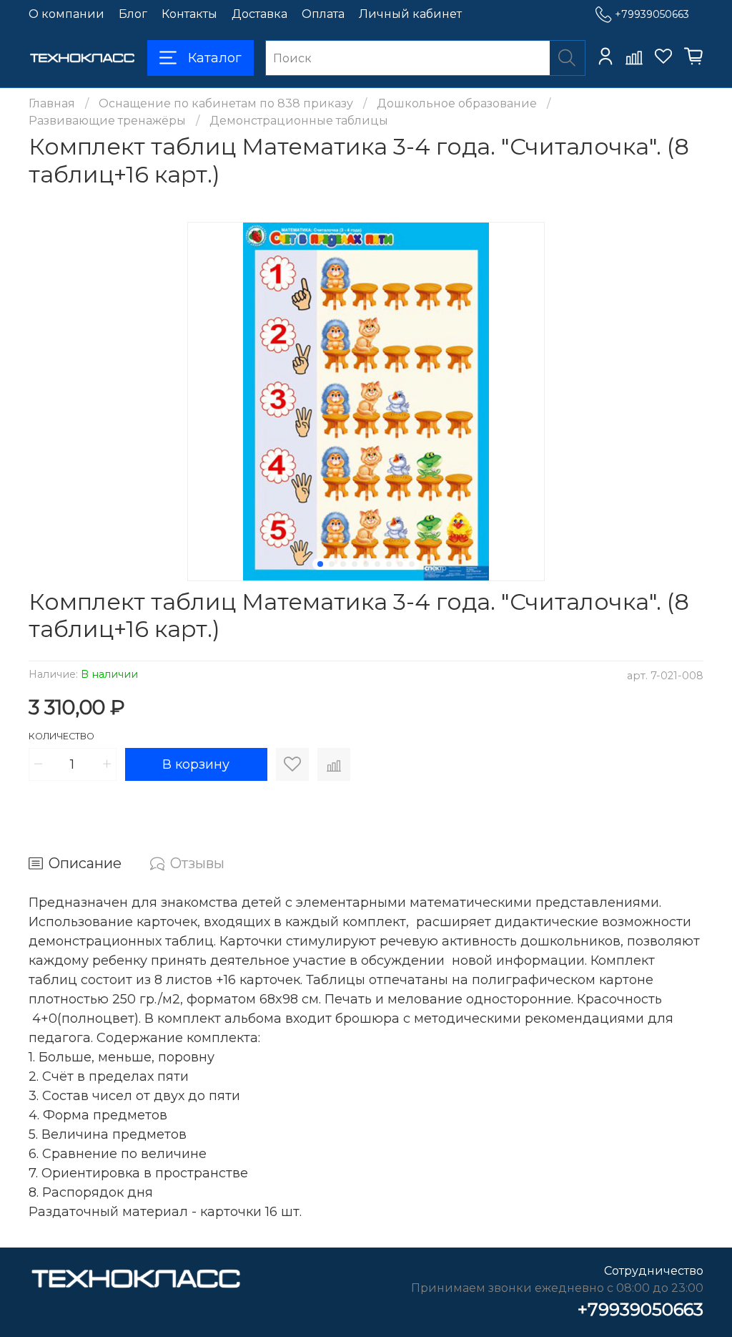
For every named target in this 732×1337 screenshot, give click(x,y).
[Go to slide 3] (343, 564)
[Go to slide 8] (400, 564)
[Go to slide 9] (412, 564)
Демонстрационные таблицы (298, 120)
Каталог (215, 58)
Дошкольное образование (457, 103)
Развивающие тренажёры (107, 120)
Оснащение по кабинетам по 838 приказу (226, 103)
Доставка (259, 14)
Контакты (189, 14)
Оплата (323, 14)
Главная (52, 103)
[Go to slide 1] (320, 564)
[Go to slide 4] (354, 564)
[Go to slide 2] (332, 564)
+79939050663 (652, 14)
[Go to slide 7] (389, 564)
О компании (66, 14)
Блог (133, 14)
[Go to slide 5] (366, 564)
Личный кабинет (410, 14)
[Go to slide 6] (377, 564)
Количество (61, 736)
